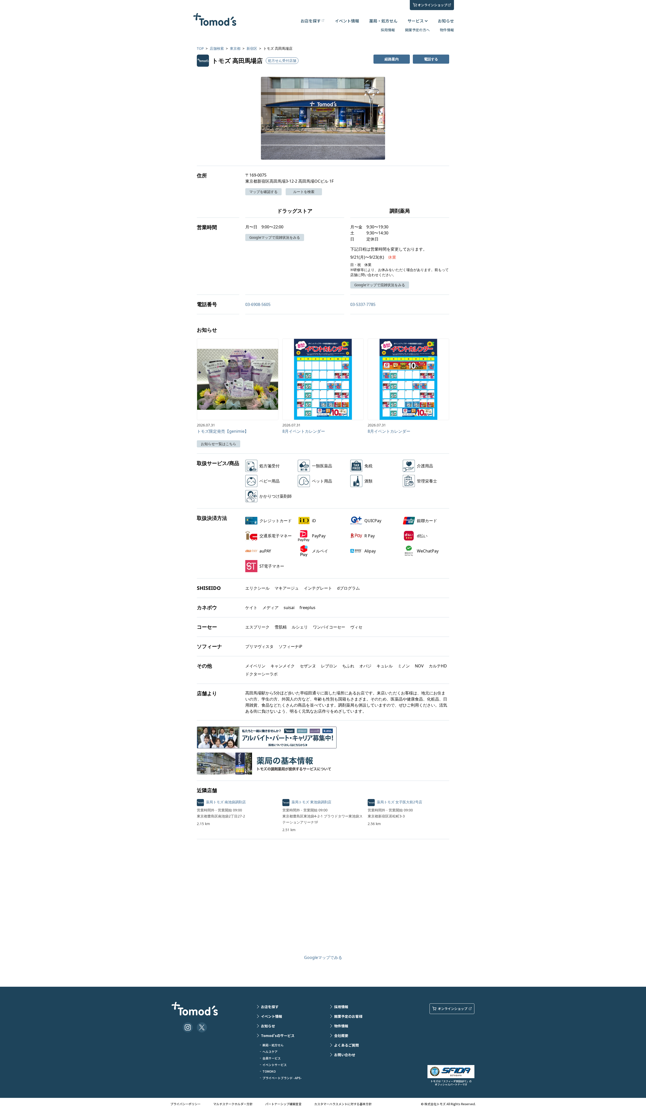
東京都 (235, 48)
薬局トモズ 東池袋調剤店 (311, 802)
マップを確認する (263, 191)
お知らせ (446, 21)
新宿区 (252, 48)
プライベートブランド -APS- (282, 1078)
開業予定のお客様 (348, 1016)
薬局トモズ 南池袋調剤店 (226, 802)
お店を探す (270, 1006)
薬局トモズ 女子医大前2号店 (399, 802)
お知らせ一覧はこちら (218, 443)
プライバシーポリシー (185, 1104)
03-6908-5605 (258, 304)
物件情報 (447, 29)
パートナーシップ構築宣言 (283, 1104)
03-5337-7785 (362, 304)
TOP (200, 48)
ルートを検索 (303, 191)
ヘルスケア (270, 1051)
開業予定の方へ (417, 29)
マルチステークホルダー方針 (233, 1104)
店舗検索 (217, 48)
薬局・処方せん (383, 21)
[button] (323, 118)
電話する (431, 59)
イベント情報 (347, 21)
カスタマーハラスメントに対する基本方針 (343, 1104)
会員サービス (271, 1058)
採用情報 (388, 29)
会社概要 (341, 1035)
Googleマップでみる (323, 957)
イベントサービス (274, 1065)
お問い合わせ (344, 1054)
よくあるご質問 (346, 1045)
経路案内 (392, 59)
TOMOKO (269, 1071)
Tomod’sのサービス (277, 1035)
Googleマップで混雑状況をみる (274, 237)
